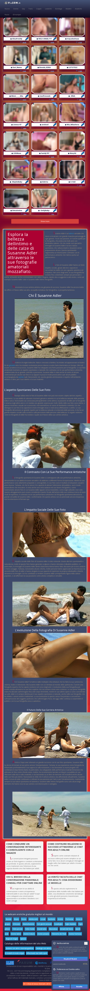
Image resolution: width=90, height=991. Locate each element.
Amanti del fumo (66, 929)
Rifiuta (61, 986)
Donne (15, 9)
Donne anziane (43, 934)
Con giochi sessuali (44, 924)
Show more (45, 221)
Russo (7, 14)
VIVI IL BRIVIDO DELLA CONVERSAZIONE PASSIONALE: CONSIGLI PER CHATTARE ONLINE (24, 879)
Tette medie (29, 929)
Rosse (23, 919)
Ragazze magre (12, 939)
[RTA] (85, 964)
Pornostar (69, 919)
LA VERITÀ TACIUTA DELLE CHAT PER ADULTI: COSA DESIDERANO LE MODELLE (65, 879)
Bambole (51, 919)
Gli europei (17, 14)
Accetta (79, 986)
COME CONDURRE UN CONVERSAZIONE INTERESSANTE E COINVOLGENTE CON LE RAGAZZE (23, 848)
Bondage (58, 9)
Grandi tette (41, 929)
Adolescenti (33, 919)
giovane (12, 365)
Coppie (38, 9)
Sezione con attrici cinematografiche (20, 948)
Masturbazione (28, 924)
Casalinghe (58, 924)
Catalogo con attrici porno (46, 948)
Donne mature (29, 934)
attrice (71, 233)
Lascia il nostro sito (59, 964)
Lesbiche (48, 9)
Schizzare (16, 924)
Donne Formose (75, 934)
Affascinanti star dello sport (36, 953)
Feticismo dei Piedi (59, 934)
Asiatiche (78, 9)
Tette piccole (17, 929)
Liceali (43, 919)
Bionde (8, 919)
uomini (21, 377)
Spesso (23, 939)
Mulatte (68, 9)
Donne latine (16, 934)
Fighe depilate (70, 924)
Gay (23, 9)
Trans (30, 9)
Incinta (60, 919)
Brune (16, 919)
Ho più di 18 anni (70, 959)
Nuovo (7, 9)
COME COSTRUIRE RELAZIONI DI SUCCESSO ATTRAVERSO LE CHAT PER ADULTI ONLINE (65, 847)
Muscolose (53, 929)
